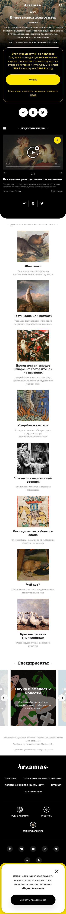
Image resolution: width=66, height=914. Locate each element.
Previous (6, 173)
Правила (56, 785)
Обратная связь (33, 791)
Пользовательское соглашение (42, 778)
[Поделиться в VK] (23, 112)
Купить (33, 79)
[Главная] (33, 766)
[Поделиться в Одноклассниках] (33, 112)
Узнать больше (33, 899)
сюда (33, 94)
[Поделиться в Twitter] (43, 112)
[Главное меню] (5, 5)
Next (59, 173)
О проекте (11, 778)
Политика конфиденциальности (24, 785)
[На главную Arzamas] (33, 5)
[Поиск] (60, 5)
